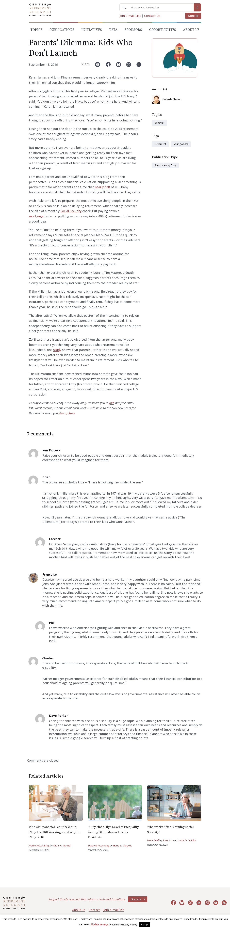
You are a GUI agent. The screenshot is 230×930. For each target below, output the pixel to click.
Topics (36, 30)
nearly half (102, 187)
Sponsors (133, 30)
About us (78, 910)
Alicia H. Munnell (62, 845)
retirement (160, 144)
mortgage (36, 216)
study (57, 350)
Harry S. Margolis (122, 845)
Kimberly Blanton (171, 99)
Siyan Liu (167, 840)
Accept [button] (144, 924)
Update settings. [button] (100, 924)
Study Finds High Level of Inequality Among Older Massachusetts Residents (113, 832)
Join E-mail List (130, 16)
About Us (191, 30)
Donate (193, 16)
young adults (181, 144)
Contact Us (152, 16)
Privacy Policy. (129, 924)
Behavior (159, 122)
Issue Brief (153, 840)
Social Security (70, 211)
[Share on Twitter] (128, 66)
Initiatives (91, 30)
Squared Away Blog (165, 165)
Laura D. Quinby (187, 840)
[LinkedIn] (138, 66)
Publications (62, 30)
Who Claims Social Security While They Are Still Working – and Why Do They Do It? (54, 832)
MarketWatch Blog (39, 845)
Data (113, 30)
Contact (94, 910)
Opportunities (162, 30)
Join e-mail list (113, 910)
